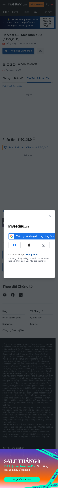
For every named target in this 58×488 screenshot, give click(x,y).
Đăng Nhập (32, 254)
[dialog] (29, 244)
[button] (35, 4)
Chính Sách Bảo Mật (24, 261)
